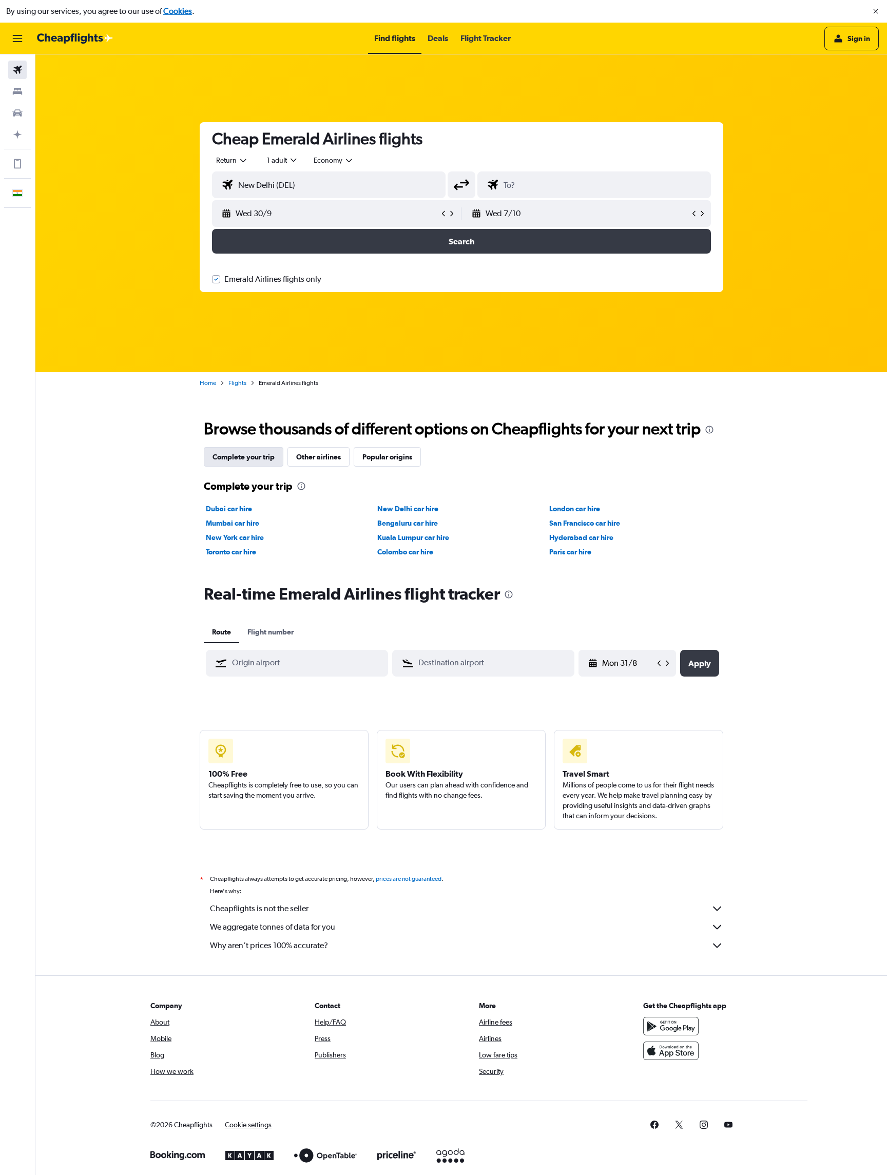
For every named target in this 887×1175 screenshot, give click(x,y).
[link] (654, 1124)
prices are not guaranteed (408, 878)
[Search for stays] (17, 91)
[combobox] (232, 160)
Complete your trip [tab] (244, 457)
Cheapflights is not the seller (259, 908)
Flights (237, 383)
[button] (875, 11)
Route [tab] (221, 632)
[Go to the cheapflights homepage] (75, 38)
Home (208, 383)
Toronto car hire (231, 552)
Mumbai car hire (232, 523)
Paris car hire (570, 552)
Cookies (177, 11)
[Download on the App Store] (671, 1051)
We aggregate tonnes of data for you (272, 927)
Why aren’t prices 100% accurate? (269, 945)
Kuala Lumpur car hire (413, 537)
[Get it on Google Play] (671, 1026)
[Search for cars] (17, 113)
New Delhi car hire (407, 509)
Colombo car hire (405, 552)
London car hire (574, 509)
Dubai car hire (229, 509)
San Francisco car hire (584, 523)
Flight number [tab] (270, 632)
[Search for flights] (17, 70)
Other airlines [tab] (318, 457)
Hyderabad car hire (581, 537)
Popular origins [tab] (387, 457)
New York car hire (235, 537)
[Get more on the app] (17, 163)
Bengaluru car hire (407, 523)
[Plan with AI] (17, 134)
